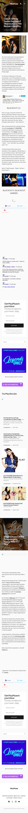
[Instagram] (15, 801)
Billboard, (12, 598)
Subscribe (14, 325)
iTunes (6, 672)
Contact (23, 795)
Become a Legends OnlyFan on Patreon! (14, 376)
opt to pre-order (20, 636)
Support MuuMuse (7, 795)
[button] (2, 4)
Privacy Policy (17, 798)
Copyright (9, 798)
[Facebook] (9, 801)
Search (24, 342)
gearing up (5, 133)
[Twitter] (12, 801)
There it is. (5, 650)
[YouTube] (19, 801)
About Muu (17, 795)
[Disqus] (14, 233)
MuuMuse (14, 4)
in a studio (10, 128)
